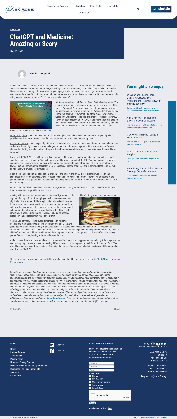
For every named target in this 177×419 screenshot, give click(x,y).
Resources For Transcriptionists (25, 369)
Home (13, 349)
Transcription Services (57, 6)
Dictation (80, 6)
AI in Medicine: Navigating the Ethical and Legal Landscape (141, 119)
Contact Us (84, 12)
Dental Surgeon (97, 379)
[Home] (152, 346)
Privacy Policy (16, 359)
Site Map (14, 372)
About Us (113, 6)
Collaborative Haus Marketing (157, 417)
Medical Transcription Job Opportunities (28, 365)
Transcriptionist (97, 385)
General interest (97, 388)
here (110, 408)
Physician (95, 376)
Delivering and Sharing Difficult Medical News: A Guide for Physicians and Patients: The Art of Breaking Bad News (144, 99)
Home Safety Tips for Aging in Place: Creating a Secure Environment (144, 170)
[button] (138, 9)
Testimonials (16, 355)
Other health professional (101, 382)
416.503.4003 (160, 365)
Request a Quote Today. (154, 376)
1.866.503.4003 (159, 371)
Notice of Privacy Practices (23, 362)
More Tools (95, 6)
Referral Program (18, 352)
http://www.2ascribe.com (53, 298)
